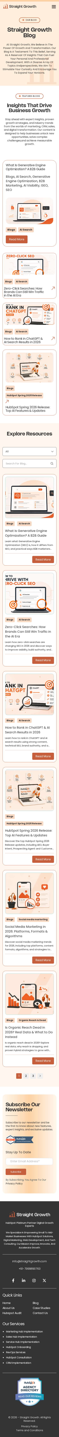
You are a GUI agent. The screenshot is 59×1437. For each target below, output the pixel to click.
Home (7, 1303)
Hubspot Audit (12, 1313)
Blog (36, 1303)
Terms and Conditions (29, 1430)
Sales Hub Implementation (21, 1337)
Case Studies (41, 1308)
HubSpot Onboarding (18, 1347)
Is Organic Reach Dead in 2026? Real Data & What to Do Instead (29, 1032)
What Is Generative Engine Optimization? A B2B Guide (25, 167)
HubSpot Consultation (18, 1357)
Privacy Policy (14, 1183)
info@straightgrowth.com (29, 1261)
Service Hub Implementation (22, 1342)
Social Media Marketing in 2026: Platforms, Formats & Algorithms (26, 931)
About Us (9, 1308)
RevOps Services (15, 1352)
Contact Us (40, 1313)
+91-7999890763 (29, 1269)
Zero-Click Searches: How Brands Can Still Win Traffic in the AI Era (28, 632)
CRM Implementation (18, 1363)
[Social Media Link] (13, 1281)
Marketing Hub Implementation (24, 1331)
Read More (16, 239)
